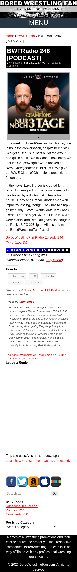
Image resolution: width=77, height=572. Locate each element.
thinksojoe (16, 62)
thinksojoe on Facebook (23, 358)
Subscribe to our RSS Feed (40, 290)
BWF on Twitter (22, 481)
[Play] (38, 250)
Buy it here (54, 260)
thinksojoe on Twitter (52, 354)
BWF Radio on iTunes (44, 481)
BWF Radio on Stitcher (56, 481)
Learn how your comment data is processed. (38, 460)
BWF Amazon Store (33, 481)
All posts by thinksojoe (22, 354)
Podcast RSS (15, 510)
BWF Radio (26, 36)
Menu (38, 22)
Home (10, 36)
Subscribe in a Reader (22, 506)
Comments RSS (17, 514)
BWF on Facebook (11, 481)
